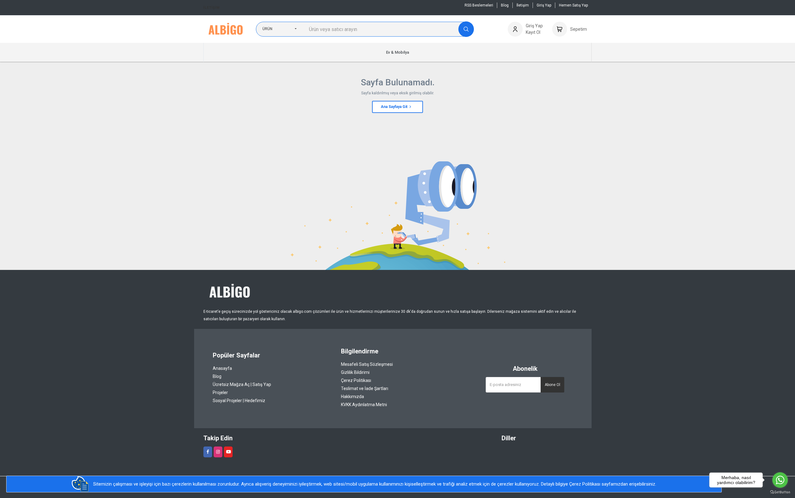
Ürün (267, 29)
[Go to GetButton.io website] (780, 492)
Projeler (220, 392)
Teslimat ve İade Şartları (364, 388)
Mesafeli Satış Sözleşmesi (367, 364)
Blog (505, 5)
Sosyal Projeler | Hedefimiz (239, 400)
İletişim (211, 8)
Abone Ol (552, 385)
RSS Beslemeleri (479, 5)
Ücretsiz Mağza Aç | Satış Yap (242, 384)
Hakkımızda (352, 396)
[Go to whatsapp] (780, 480)
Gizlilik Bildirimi (355, 372)
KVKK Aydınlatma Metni (364, 404)
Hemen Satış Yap (573, 5)
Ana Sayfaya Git (394, 107)
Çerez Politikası (356, 380)
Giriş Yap (544, 5)
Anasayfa (222, 368)
